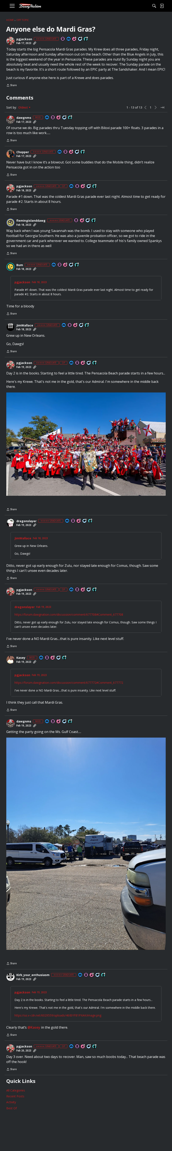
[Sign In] (161, 6)
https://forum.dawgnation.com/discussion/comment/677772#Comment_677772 (68, 683)
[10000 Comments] (80, 39)
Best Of (11, 1108)
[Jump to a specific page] (162, 107)
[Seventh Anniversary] (65, 265)
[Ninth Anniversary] (58, 118)
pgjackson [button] (24, 39)
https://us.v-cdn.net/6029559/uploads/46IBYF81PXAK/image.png (57, 1015)
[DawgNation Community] (30, 6)
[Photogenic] (68, 39)
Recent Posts (15, 1096)
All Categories (15, 1090)
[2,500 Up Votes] (103, 975)
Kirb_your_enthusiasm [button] (33, 975)
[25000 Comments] (58, 658)
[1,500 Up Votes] (93, 221)
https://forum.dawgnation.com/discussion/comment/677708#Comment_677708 (68, 614)
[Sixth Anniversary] (91, 975)
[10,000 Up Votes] (86, 39)
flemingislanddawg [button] (31, 221)
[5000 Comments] (64, 118)
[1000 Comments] (77, 152)
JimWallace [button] (24, 325)
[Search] (154, 6)
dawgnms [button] (23, 118)
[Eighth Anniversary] (74, 39)
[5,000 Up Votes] (82, 152)
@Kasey (33, 1027)
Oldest (23, 107)
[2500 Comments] (71, 265)
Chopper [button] (22, 152)
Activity (11, 1102)
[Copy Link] (34, 43)
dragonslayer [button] (26, 521)
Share (11, 85)
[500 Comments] (87, 221)
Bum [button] (19, 265)
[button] (10, 41)
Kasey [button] (20, 658)
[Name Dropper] (62, 39)
